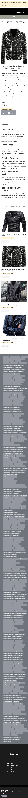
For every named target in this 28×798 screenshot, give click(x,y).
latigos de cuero (6, 508)
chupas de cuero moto (7, 577)
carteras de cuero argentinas (18, 699)
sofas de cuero (14, 394)
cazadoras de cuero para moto (8, 672)
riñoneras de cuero (17, 415)
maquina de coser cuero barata (22, 487)
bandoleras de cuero (20, 733)
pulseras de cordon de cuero (8, 430)
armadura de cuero (14, 735)
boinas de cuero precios (7, 722)
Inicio (2, 21)
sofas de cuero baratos (7, 394)
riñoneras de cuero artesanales (8, 415)
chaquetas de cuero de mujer (8, 617)
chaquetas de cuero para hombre (8, 598)
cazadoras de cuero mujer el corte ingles (9, 676)
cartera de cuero (14, 705)
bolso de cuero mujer (21, 718)
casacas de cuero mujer (13, 693)
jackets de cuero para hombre (8, 510)
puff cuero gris (14, 434)
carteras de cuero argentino (8, 699)
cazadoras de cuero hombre (20, 682)
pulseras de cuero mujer (7, 424)
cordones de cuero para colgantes (18, 537)
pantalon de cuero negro (15, 457)
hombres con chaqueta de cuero (8, 516)
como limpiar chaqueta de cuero (8, 558)
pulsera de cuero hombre (7, 432)
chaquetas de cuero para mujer (21, 594)
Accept (4, 795)
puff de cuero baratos (7, 434)
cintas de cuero (6, 575)
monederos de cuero (7, 472)
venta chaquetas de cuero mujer (18, 365)
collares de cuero (16, 571)
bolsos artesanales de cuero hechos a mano (10, 718)
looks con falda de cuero (7, 495)
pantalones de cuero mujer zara (8, 453)
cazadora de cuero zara (14, 684)
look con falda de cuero (23, 495)
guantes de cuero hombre (7, 520)
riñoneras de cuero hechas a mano (18, 413)
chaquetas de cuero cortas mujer (8, 621)
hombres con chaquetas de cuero (19, 514)
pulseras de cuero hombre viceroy (17, 424)
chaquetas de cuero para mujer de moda (9, 594)
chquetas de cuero (24, 581)
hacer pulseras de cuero (12, 518)
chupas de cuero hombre (15, 577)
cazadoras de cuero (6, 684)
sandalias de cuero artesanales (17, 405)
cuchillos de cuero (6, 533)
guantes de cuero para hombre (22, 518)
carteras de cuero (16, 701)
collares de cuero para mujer (8, 571)
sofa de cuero (20, 394)
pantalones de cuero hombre (20, 455)
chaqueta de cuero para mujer (17, 642)
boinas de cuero (15, 726)
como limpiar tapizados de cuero (20, 552)
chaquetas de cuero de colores (8, 619)
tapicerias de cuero (20, 371)
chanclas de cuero (6, 663)
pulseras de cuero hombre (7, 426)
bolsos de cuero (16, 716)
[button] (14, 16)
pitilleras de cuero (6, 449)
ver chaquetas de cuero (14, 363)
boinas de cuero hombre (7, 726)
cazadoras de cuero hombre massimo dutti (10, 680)
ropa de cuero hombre (7, 411)
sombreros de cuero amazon (8, 386)
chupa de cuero (6, 581)
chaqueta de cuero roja (19, 640)
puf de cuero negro (14, 436)
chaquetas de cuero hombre (8, 615)
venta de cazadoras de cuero (8, 365)
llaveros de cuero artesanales (8, 499)
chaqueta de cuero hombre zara (8, 653)
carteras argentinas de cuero (18, 703)
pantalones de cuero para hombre (18, 451)
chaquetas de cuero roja (7, 592)
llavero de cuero (23, 499)
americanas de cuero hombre (8, 737)
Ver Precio (8, 113)
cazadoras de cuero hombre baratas (9, 682)
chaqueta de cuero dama (7, 657)
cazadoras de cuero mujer (21, 676)
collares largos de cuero (16, 569)
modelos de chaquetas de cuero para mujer (18, 472)
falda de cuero (14, 529)
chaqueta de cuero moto (18, 651)
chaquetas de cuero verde (7, 590)
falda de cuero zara (14, 527)
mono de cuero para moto (7, 470)
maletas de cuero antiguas (7, 493)
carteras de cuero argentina (8, 701)
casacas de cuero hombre (23, 693)
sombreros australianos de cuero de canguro (10, 388)
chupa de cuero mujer (14, 579)
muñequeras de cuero (14, 466)
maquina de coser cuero (7, 489)
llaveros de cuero (16, 499)
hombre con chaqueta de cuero (19, 516)
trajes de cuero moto (7, 369)
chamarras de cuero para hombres (16, 663)
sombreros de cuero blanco (17, 384)
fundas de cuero (22, 520)
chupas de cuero (23, 577)
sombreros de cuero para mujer (8, 375)
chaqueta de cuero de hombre (18, 655)
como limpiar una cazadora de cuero (9, 552)
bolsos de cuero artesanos (7, 714)
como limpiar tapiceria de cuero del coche (10, 554)
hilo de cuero (5, 518)
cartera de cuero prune (7, 705)
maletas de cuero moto (18, 491)
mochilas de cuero (6, 487)
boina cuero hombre (7, 733)
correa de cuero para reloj (7, 537)
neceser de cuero (6, 466)
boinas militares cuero (23, 720)
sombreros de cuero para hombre (19, 375)
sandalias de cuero (6, 407)
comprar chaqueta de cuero (19, 548)
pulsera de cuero (15, 432)
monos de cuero (24, 468)
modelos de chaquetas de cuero (8, 478)
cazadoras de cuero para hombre (19, 672)
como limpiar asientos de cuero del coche (21, 558)
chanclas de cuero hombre (18, 661)
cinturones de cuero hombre (8, 573)
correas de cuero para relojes (15, 533)
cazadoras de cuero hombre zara (18, 678)
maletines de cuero (15, 489)
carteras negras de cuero (7, 695)
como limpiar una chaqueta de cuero (19, 550)
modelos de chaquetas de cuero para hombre (10, 474)
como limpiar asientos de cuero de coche (10, 560)
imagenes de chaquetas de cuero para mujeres (10, 512)
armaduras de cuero (7, 735)
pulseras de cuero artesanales (8, 428)
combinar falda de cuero (7, 569)
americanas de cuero (17, 737)
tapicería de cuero (6, 373)
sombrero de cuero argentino (8, 392)
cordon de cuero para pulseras (8, 539)
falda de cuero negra (22, 527)
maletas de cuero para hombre (8, 491)
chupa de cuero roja (6, 579)
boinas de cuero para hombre (8, 724)
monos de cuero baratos (16, 468)
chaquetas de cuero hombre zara (8, 611)
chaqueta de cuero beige (7, 659)
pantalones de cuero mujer (18, 453)
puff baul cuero (20, 434)
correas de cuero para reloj (7, 535)
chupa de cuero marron (22, 579)
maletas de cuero (15, 493)
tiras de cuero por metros (15, 369)
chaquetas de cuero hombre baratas (9, 613)
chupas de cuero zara (13, 575)
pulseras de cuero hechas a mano (18, 426)
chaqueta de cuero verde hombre (17, 636)
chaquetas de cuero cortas (19, 621)
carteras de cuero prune (16, 695)
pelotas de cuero (20, 449)
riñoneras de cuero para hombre (16, 411)
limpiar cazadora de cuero (7, 506)
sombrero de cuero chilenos (8, 390)
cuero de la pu (19, 531)
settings (16, 793)
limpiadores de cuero (16, 506)
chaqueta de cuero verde (7, 638)
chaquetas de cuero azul (7, 632)
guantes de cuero (15, 520)
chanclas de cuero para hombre (8, 661)
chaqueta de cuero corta (16, 657)
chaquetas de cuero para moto (8, 596)
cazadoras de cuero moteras (8, 678)
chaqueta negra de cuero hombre (8, 634)
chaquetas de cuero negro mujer (20, 598)
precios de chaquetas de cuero (21, 447)
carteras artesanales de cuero (8, 703)
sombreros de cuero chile (7, 384)
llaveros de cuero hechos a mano (19, 497)
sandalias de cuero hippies (7, 405)
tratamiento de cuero (18, 367)
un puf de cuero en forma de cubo (8, 367)
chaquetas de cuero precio (16, 592)
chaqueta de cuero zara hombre (19, 634)
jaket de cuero (23, 508)
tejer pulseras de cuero (12, 371)
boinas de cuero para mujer (16, 722)
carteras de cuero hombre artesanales (9, 697)
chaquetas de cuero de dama (18, 617)
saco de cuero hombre (7, 409)
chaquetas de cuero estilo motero (18, 615)
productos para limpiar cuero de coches (9, 447)
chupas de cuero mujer (21, 575)
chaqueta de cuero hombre (19, 653)
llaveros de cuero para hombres (8, 497)
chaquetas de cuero (11, 105)
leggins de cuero (23, 506)
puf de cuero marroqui (21, 436)
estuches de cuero (20, 529)
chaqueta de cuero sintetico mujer (9, 640)
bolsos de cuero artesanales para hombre (19, 714)
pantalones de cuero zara (7, 451)
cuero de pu (13, 531)
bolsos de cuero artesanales (8, 716)
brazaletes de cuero (21, 705)
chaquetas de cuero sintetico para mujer (19, 590)
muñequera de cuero (22, 466)
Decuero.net (20, 13)
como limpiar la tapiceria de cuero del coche (10, 556)
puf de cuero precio (6, 436)
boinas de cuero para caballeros (18, 724)
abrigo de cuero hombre (7, 741)
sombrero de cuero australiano (18, 390)
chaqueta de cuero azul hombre (17, 659)
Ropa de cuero (8, 21)
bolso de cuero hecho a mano (8, 720)
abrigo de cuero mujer (16, 739)
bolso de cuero (16, 720)
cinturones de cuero (17, 573)
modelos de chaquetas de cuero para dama (10, 476)
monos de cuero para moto (8, 468)
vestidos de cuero (6, 363)
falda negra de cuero (7, 527)
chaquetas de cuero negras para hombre (10, 600)
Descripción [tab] (5, 124)
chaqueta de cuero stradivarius (17, 638)
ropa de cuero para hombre (16, 409)
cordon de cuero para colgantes (19, 539)
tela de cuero (6, 371)
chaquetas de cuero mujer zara (17, 602)
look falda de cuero (15, 495)
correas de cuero (15, 535)
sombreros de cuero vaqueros (15, 373)
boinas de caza (21, 726)
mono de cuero (23, 470)
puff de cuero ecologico (23, 432)
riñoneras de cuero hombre (8, 413)
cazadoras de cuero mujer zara (8, 674)
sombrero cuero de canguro (18, 392)
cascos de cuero (6, 693)
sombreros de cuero (17, 386)
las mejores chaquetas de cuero (15, 508)
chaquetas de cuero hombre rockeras (20, 611)
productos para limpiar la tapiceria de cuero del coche (11, 445)
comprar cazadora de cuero (8, 550)
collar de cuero (23, 571)
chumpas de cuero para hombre (14, 581)
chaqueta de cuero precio (7, 642)
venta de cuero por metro (23, 363)
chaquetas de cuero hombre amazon (21, 613)
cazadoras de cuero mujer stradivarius (20, 674)
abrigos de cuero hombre (7, 739)
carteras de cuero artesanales (21, 697)
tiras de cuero (23, 369)
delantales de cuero (6, 531)
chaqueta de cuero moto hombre (8, 651)
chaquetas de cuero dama (18, 619)
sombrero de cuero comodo (23, 388)
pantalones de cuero (7, 457)
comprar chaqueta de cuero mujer (9, 548)
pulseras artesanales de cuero (18, 430)
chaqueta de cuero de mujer (8, 655)
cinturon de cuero (23, 573)
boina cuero (13, 733)
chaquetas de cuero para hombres (19, 596)
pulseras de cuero (17, 428)
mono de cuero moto (16, 470)
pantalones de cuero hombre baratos (9, 455)
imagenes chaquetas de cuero (8, 514)
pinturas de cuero (13, 449)
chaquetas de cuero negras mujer (22, 600)
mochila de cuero (13, 487)
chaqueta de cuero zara (7, 636)
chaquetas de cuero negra (7, 602)
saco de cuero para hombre (15, 407)
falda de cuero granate (7, 529)
